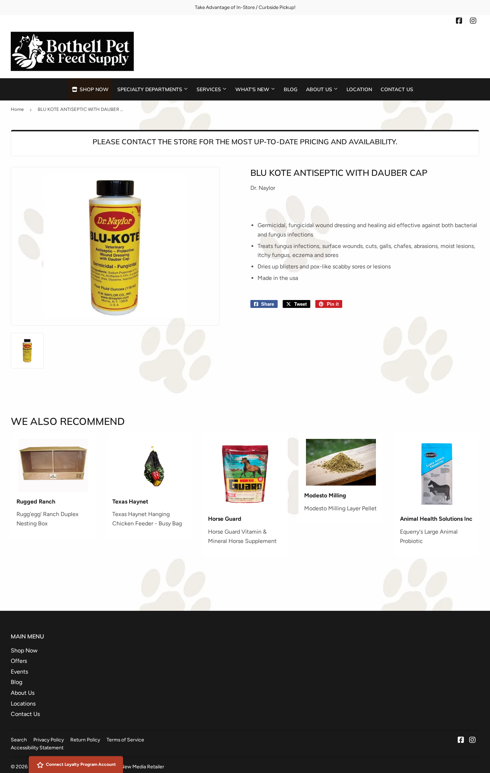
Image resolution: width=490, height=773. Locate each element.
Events (19, 671)
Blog (290, 89)
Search (19, 739)
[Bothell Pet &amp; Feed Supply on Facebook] (459, 21)
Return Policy (85, 739)
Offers (19, 660)
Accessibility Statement (37, 747)
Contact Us (397, 89)
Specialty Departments (150, 89)
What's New (253, 89)
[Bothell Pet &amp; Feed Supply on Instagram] (473, 21)
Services (209, 89)
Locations (23, 703)
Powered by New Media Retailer (128, 766)
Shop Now (93, 89)
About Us (320, 89)
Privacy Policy (48, 739)
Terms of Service (125, 739)
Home (17, 109)
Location (359, 89)
